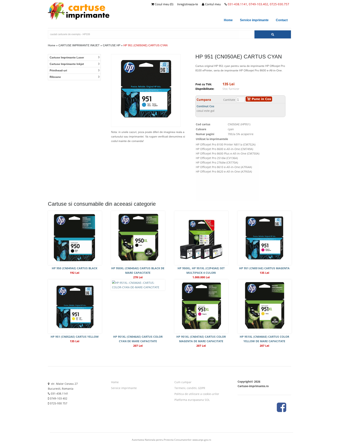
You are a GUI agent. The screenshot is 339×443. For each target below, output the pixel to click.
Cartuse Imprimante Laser (67, 57)
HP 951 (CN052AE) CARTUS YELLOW (75, 336)
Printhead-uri (58, 70)
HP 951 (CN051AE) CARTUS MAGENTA (264, 268)
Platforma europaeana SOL (192, 400)
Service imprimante (254, 20)
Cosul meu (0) (163, 4)
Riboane (55, 76)
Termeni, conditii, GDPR (189, 388)
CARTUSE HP (111, 45)
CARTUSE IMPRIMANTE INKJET (79, 45)
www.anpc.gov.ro (201, 439)
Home (228, 20)
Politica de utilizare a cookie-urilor (196, 394)
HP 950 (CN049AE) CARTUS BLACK (74, 268)
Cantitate (229, 100)
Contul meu (212, 4)
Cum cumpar (182, 382)
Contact (282, 20)
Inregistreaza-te (187, 4)
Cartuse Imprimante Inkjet (67, 63)
